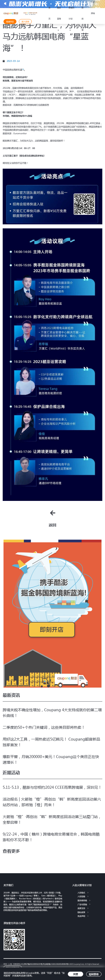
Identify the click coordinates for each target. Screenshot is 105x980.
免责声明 (81, 916)
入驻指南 (81, 896)
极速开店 (10, 21)
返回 (52, 525)
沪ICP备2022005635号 (33, 964)
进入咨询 (25, 21)
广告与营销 (82, 904)
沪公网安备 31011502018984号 (55, 964)
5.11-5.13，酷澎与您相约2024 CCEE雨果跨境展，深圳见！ (52, 787)
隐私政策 (81, 912)
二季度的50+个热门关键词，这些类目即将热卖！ (44, 727)
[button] (11, 851)
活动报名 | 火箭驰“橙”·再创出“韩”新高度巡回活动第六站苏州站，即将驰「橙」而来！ (52, 801)
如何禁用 (94, 974)
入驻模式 (81, 892)
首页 (49, 13)
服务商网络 (82, 900)
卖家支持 (81, 908)
